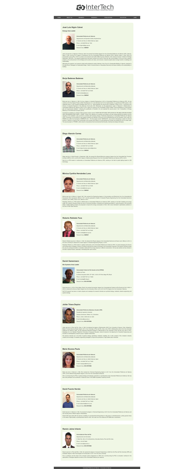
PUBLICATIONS (108, 17)
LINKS (135, 17)
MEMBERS (81, 17)
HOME (59, 17)
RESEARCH (94, 17)
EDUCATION (123, 17)
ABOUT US (69, 17)
